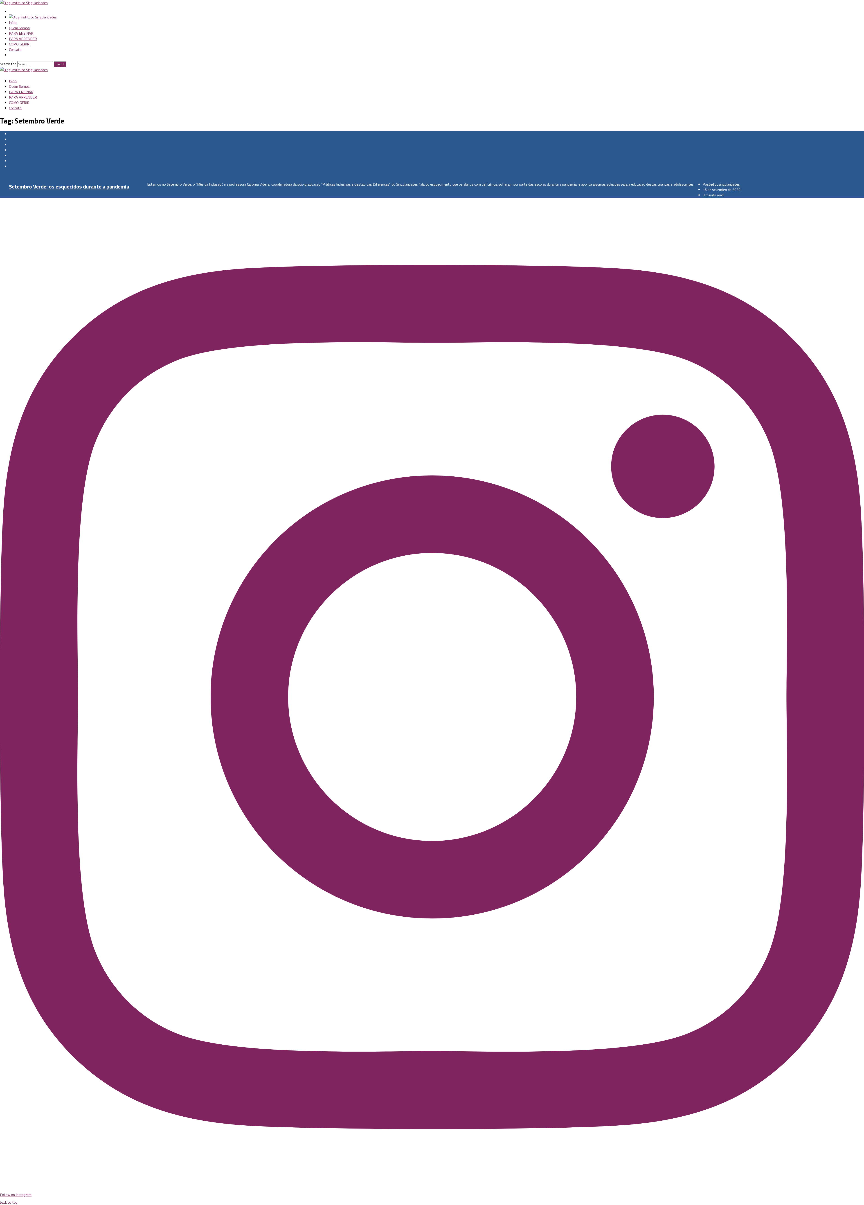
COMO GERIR (19, 44)
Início (13, 22)
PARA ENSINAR (21, 33)
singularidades (729, 184)
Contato (15, 49)
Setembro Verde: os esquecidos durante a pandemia (69, 186)
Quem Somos (19, 28)
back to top (9, 1202)
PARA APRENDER (23, 38)
